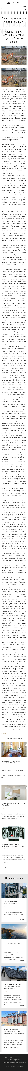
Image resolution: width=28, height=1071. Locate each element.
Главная (7, 1066)
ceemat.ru (17, 1057)
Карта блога (20, 1066)
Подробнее (3, 822)
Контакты (13, 1066)
